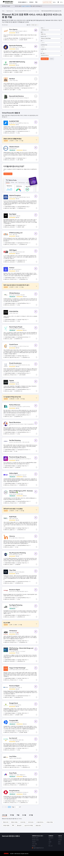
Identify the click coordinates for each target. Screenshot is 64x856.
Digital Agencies (9, 10)
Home (3, 10)
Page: (13, 806)
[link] (31, 2)
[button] (54, 2)
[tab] (4, 815)
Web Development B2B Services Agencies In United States (27, 10)
